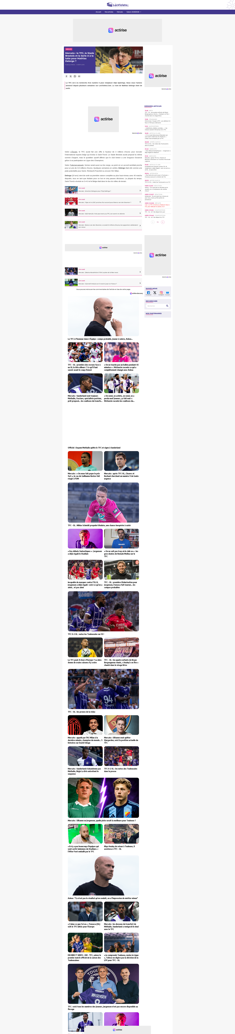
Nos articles (109, 12)
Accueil (98, 12)
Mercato (120, 12)
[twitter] (70, 76)
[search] (167, 306)
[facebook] (66, 76)
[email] (79, 76)
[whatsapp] (75, 76)
